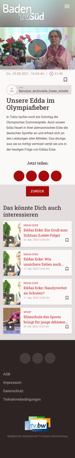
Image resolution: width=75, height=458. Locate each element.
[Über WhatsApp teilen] (43, 176)
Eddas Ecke (31, 225)
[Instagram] (37, 358)
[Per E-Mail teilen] (56, 176)
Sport (27, 312)
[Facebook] (25, 358)
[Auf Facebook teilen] (19, 176)
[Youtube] (50, 358)
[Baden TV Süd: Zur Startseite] (23, 12)
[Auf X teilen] (31, 176)
